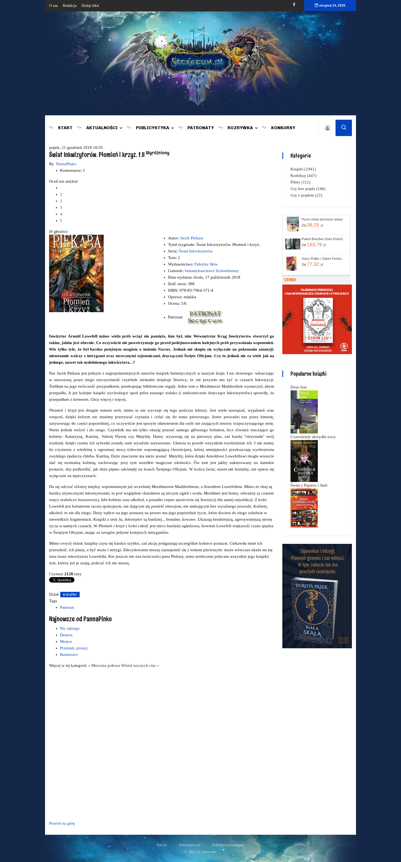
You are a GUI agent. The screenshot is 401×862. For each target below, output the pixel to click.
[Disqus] (161, 743)
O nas (53, 6)
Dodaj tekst (90, 6)
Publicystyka (152, 127)
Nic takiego (70, 628)
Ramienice (69, 654)
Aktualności (102, 127)
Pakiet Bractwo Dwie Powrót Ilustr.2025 (324, 239)
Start (65, 127)
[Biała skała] (317, 595)
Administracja (189, 845)
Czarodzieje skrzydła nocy (313, 437)
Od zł (312, 225)
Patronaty (200, 127)
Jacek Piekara (191, 238)
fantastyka (193, 271)
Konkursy (283, 127)
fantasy (233, 271)
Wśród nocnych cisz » (140, 665)
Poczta (162, 845)
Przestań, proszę (74, 648)
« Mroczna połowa (104, 665)
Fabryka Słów (206, 264)
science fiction (214, 271)
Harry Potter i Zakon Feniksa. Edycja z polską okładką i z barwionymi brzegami (324, 259)
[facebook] (294, 5)
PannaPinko (66, 164)
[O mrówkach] (317, 319)
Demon (66, 635)
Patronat (67, 607)
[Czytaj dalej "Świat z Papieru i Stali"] (304, 507)
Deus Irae (299, 387)
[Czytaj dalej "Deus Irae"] (304, 411)
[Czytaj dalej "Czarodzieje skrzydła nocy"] (304, 461)
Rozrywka (240, 127)
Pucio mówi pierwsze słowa (322, 219)
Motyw (66, 641)
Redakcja (70, 6)
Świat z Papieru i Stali (309, 485)
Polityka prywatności (228, 845)
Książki (70, 594)
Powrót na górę (62, 823)
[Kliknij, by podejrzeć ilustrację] (76, 273)
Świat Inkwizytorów (196, 251)
